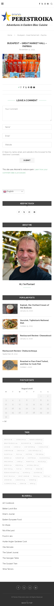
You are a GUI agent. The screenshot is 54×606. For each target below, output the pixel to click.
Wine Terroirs (8, 569)
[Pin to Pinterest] (28, 87)
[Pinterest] (48, 3)
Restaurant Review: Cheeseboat (35, 335)
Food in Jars (8, 536)
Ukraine (8, 480)
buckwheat (26, 443)
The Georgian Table (11, 558)
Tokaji (36, 476)
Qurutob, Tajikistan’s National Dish (34, 321)
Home (10, 35)
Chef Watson (29, 447)
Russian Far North (11, 472)
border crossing (36, 439)
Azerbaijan (21, 439)
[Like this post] (21, 87)
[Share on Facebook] (23, 87)
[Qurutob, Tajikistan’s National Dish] (10, 324)
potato (28, 469)
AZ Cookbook (8, 503)
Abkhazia (8, 439)
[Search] (51, 3)
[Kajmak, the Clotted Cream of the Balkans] (10, 309)
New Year (8, 469)
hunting (32, 458)
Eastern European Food (12, 520)
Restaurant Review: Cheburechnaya (20, 351)
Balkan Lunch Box (10, 509)
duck (19, 454)
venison (32, 480)
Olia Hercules (8, 547)
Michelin (42, 461)
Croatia (20, 450)
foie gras (39, 454)
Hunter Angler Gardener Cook (15, 542)
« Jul (4, 421)
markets (30, 461)
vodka (23, 483)
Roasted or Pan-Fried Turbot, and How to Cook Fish (34, 362)
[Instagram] (45, 3)
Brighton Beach (10, 443)
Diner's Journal (9, 514)
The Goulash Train (10, 564)
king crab (8, 461)
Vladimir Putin (10, 483)
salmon (26, 472)
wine (32, 483)
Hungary (19, 458)
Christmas (8, 450)
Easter (29, 454)
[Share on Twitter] (26, 87)
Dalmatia (8, 454)
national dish (33, 465)
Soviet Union (23, 476)
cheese (17, 447)
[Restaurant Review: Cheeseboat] (10, 339)
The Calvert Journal (10, 552)
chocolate (43, 447)
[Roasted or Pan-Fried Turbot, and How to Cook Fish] (10, 365)
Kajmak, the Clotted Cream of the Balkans (34, 306)
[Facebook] (39, 3)
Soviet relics (9, 476)
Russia (39, 469)
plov (18, 469)
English (10, 191)
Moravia (8, 465)
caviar (7, 447)
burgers (38, 443)
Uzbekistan (20, 480)
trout (46, 476)
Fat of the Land (8, 531)
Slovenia (38, 472)
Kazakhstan (44, 458)
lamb (19, 461)
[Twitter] (42, 3)
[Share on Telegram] (31, 87)
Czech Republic (34, 450)
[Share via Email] (34, 87)
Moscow (19, 465)
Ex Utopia (6, 525)
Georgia (7, 458)
